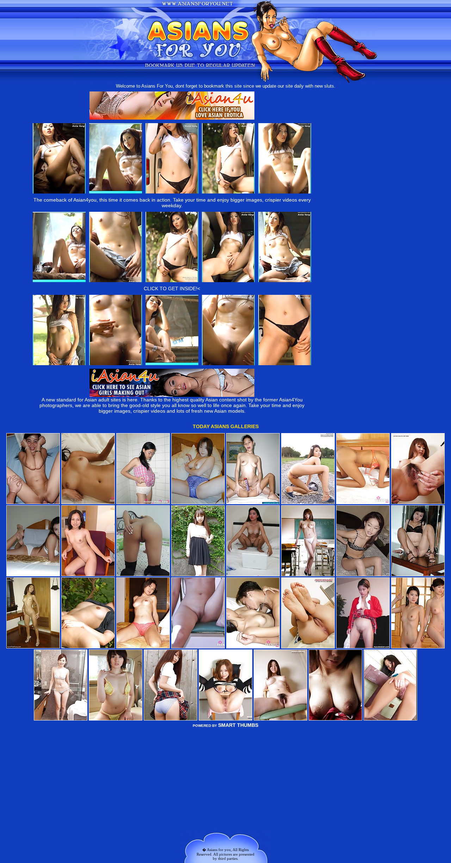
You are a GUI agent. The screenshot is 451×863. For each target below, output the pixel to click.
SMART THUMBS (238, 725)
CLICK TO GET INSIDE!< (172, 288)
